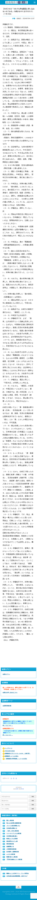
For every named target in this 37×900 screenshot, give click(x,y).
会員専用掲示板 (7, 705)
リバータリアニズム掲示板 (13, 833)
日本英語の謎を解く (12, 836)
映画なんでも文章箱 (12, 838)
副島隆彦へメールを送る (11, 756)
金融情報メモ (10, 846)
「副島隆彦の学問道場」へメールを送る (16, 758)
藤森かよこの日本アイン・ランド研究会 (17, 873)
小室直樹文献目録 (11, 849)
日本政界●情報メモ (11, 828)
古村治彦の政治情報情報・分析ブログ (16, 876)
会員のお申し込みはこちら (10, 692)
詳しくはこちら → (8, 725)
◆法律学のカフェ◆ (12, 841)
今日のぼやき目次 (10, 751)
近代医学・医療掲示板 (12, 851)
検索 (33, 796)
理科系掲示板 (10, 843)
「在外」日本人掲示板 (12, 831)
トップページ (8, 748)
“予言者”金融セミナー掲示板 (14, 859)
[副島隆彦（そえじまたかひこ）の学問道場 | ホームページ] (16, 2)
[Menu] (34, 2)
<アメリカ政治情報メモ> (13, 825)
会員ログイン (6, 674)
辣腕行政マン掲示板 (12, 857)
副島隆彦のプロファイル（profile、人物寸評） (18, 753)
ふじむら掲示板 (10, 854)
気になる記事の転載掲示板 (13, 823)
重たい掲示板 (10, 820)
